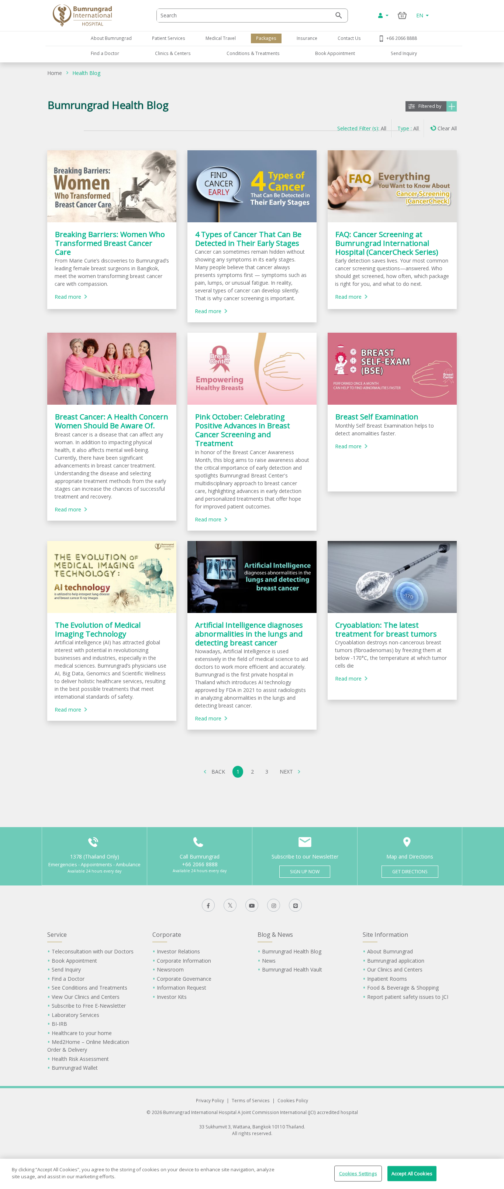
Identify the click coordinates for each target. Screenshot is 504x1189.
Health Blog (86, 72)
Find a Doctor (105, 53)
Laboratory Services (75, 1014)
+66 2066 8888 (401, 38)
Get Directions (410, 871)
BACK (218, 771)
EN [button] (420, 15)
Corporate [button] (166, 935)
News (269, 960)
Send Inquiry (404, 53)
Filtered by (429, 106)
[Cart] (402, 15)
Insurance (307, 38)
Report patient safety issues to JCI (407, 996)
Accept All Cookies (411, 1173)
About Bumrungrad (111, 38)
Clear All (447, 128)
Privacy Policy (210, 1100)
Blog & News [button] (275, 935)
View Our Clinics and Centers (86, 996)
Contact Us (349, 38)
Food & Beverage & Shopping (403, 987)
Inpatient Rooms (387, 978)
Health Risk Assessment (80, 1058)
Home (54, 72)
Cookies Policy (292, 1100)
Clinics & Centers (173, 53)
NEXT (286, 771)
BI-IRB (59, 1023)
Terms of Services (251, 1100)
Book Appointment (335, 53)
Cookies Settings (358, 1173)
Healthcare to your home (82, 1032)
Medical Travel (221, 38)
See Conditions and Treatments (89, 987)
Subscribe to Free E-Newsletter (89, 1005)
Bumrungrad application (395, 960)
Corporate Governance (184, 978)
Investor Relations (178, 951)
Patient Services (168, 38)
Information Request (181, 987)
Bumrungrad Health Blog (291, 951)
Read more (68, 296)
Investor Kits (172, 996)
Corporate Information (184, 960)
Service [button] (57, 935)
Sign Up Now (305, 871)
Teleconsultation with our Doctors (93, 951)
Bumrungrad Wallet (75, 1067)
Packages (266, 38)
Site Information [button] (385, 935)
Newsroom (170, 969)
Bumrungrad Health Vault (292, 969)
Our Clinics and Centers (394, 969)
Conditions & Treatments (253, 53)
